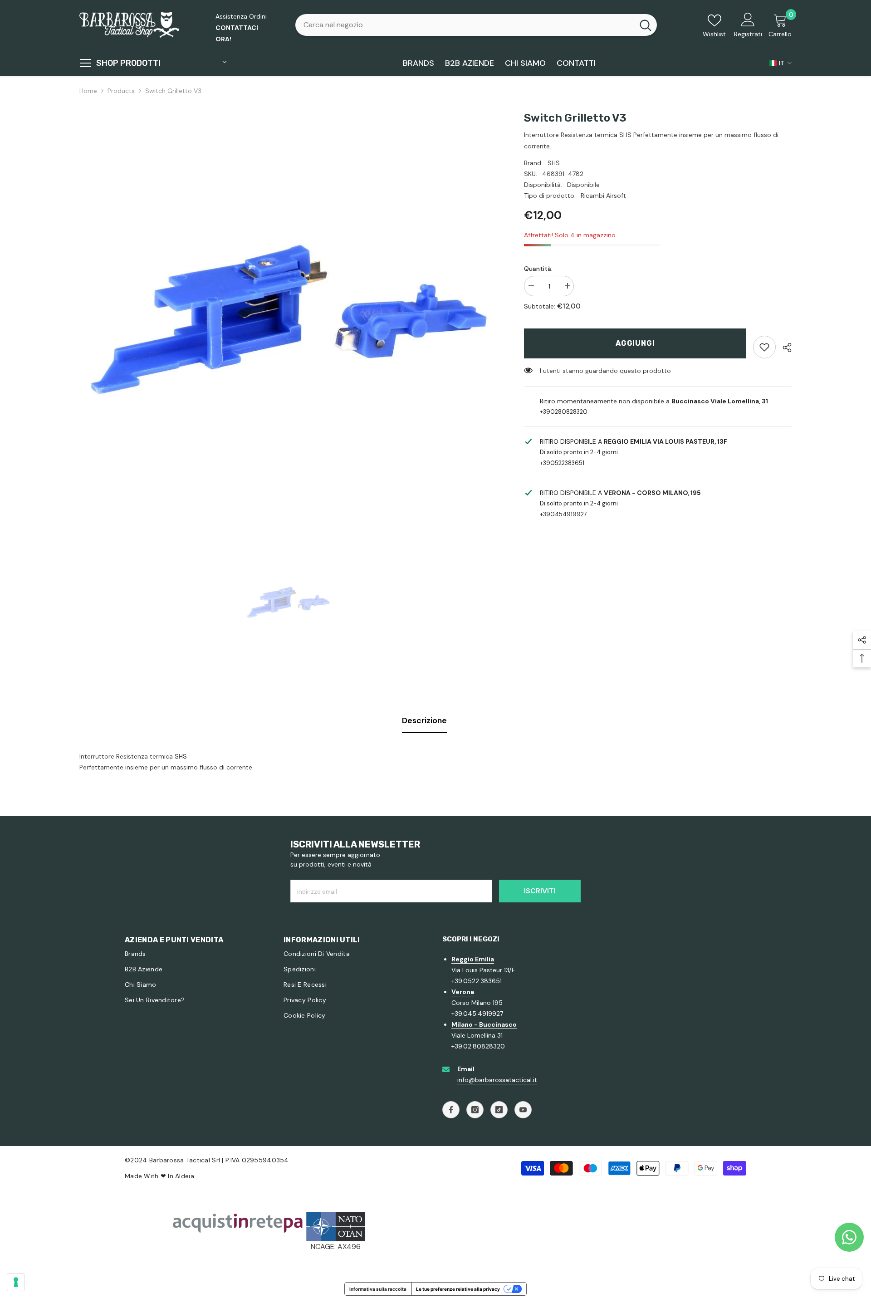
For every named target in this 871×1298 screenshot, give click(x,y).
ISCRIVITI (540, 891)
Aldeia (184, 1176)
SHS (554, 163)
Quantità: (538, 268)
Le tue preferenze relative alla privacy (458, 1289)
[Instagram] (475, 1109)
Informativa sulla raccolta (377, 1289)
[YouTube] (523, 1109)
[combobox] (464, 25)
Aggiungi (635, 343)
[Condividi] (784, 347)
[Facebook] (451, 1109)
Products (121, 91)
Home (88, 91)
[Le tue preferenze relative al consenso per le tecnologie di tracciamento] (15, 1282)
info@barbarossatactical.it (497, 1080)
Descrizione (424, 720)
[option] (288, 320)
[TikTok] (499, 1109)
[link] (764, 347)
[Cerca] (476, 25)
